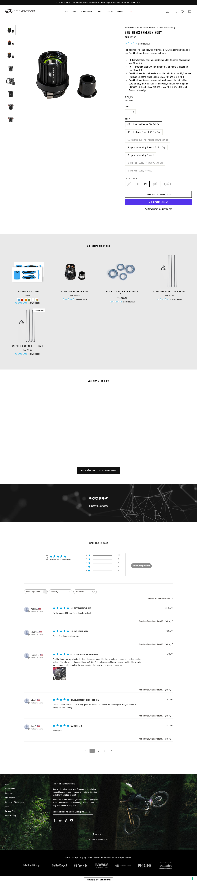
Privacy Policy (10, 811)
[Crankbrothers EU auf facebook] (54, 820)
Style (127, 119)
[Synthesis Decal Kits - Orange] (26, 299)
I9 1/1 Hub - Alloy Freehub (139, 170)
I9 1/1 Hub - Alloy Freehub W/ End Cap (145, 162)
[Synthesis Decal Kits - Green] (29, 299)
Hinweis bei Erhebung (98, 879)
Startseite (129, 27)
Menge (128, 107)
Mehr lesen (118, 665)
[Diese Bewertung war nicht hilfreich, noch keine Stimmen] (170, 621)
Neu (66, 11)
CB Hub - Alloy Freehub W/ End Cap (143, 124)
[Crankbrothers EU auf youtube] (71, 820)
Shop (74, 11)
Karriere (8, 793)
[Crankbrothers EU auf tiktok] (66, 820)
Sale (130, 11)
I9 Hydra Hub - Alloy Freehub (140, 155)
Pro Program (10, 798)
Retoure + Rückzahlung (14, 802)
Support (120, 11)
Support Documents (98, 506)
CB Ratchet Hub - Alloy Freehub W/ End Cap (147, 139)
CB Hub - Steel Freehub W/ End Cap (143, 132)
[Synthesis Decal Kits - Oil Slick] (36, 299)
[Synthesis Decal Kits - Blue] (18, 299)
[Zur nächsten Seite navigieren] (111, 751)
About (7, 784)
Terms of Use (88, 802)
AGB (7, 806)
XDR (155, 184)
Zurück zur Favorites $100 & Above (100, 470)
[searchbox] (33, 592)
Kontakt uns (10, 789)
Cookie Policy (10, 815)
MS (145, 184)
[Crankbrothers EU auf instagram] (60, 820)
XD (128, 184)
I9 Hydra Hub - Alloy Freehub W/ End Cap (146, 147)
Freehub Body (131, 179)
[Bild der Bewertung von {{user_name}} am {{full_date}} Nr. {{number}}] (59, 673)
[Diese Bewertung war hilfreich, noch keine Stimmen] (166, 621)
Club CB (99, 11)
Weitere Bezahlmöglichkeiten (158, 209)
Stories (110, 11)
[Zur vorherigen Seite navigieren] (85, 751)
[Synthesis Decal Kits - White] (33, 299)
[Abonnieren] (91, 812)
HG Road (167, 184)
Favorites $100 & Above (144, 27)
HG (137, 184)
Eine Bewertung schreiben (141, 566)
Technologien (86, 11)
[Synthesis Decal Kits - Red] (22, 299)
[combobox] (60, 591)
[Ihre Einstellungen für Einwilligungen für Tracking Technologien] (192, 878)
